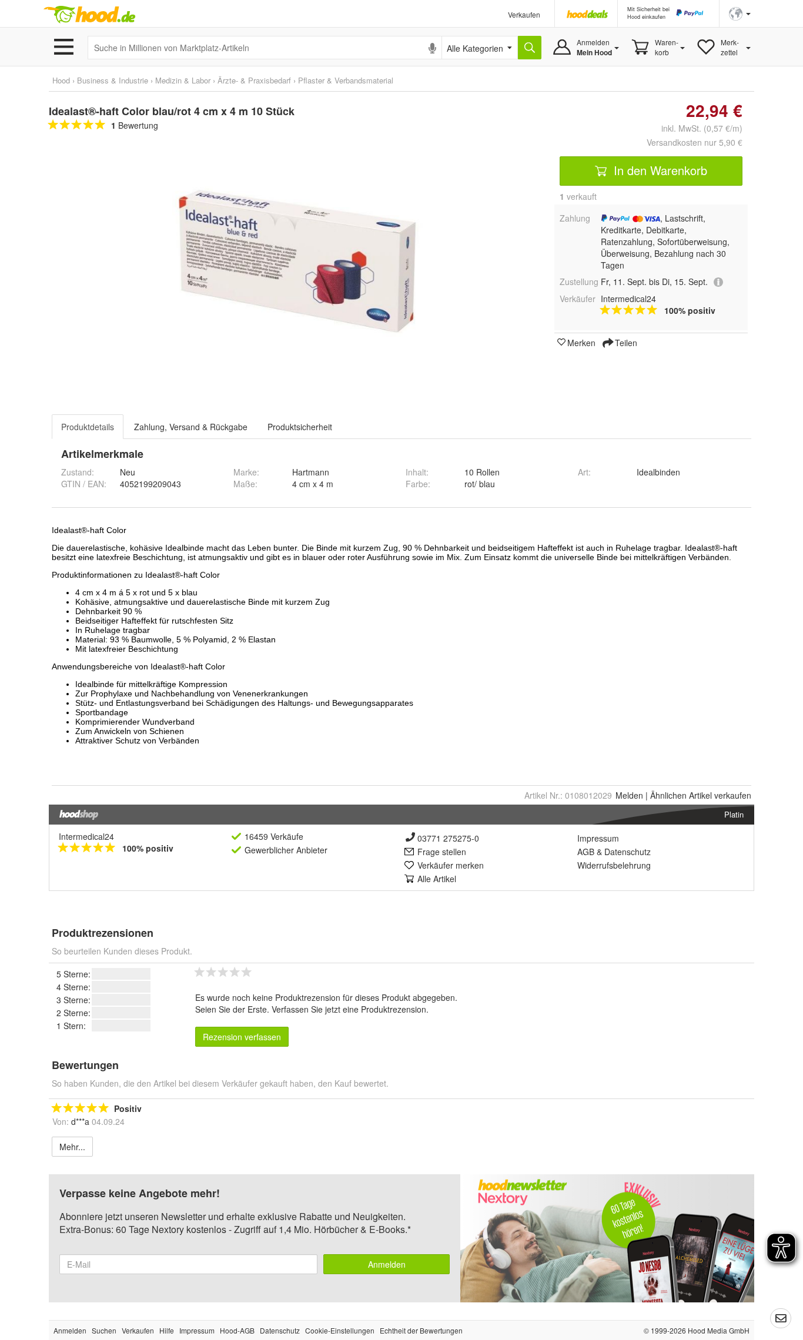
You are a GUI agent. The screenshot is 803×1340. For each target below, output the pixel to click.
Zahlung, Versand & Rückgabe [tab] (190, 427)
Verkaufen (524, 14)
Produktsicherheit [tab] (299, 427)
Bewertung (134, 125)
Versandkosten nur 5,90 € (694, 142)
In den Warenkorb (658, 170)
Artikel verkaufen (700, 795)
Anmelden (387, 1264)
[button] (740, 13)
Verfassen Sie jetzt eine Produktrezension (349, 1009)
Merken (581, 342)
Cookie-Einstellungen (339, 1330)
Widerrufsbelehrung (614, 865)
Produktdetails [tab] (87, 427)
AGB (585, 851)
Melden (629, 795)
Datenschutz (627, 851)
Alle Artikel (436, 879)
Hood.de (89, 15)
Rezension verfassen (242, 1037)
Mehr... (72, 1147)
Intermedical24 (86, 836)
